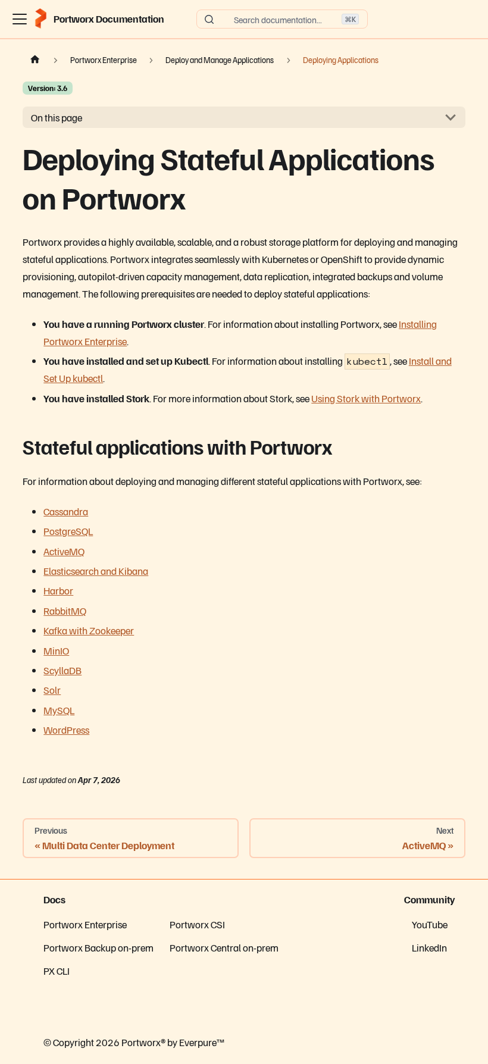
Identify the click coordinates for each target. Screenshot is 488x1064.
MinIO (56, 650)
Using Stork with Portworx (366, 398)
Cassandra (65, 511)
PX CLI (56, 970)
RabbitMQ (64, 610)
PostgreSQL (68, 530)
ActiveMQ (64, 551)
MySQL (58, 709)
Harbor (58, 590)
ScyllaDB (62, 670)
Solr (52, 689)
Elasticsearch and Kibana (95, 570)
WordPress (66, 729)
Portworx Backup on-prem (98, 947)
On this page (56, 117)
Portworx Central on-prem (224, 947)
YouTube (430, 924)
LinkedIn (429, 947)
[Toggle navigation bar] (20, 19)
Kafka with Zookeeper (88, 630)
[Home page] (35, 60)
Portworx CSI (197, 924)
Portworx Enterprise (85, 924)
